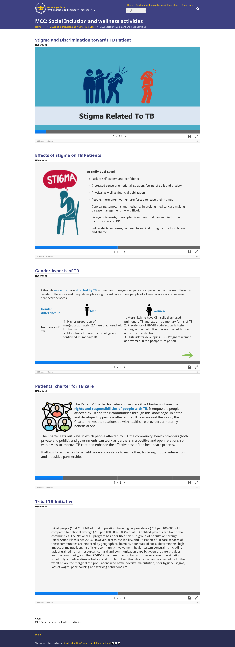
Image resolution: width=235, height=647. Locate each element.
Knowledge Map (157, 5)
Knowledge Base (56, 7)
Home (130, 5)
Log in (38, 634)
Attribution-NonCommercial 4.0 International (87, 643)
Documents (187, 5)
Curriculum (141, 5)
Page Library (173, 5)
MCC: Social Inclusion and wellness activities (72, 26)
